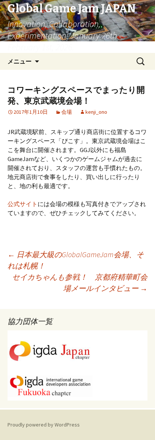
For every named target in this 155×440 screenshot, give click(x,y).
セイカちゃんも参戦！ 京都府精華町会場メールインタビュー (79, 282)
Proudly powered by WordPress (44, 424)
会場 (66, 111)
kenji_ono (96, 111)
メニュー (20, 61)
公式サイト (23, 204)
